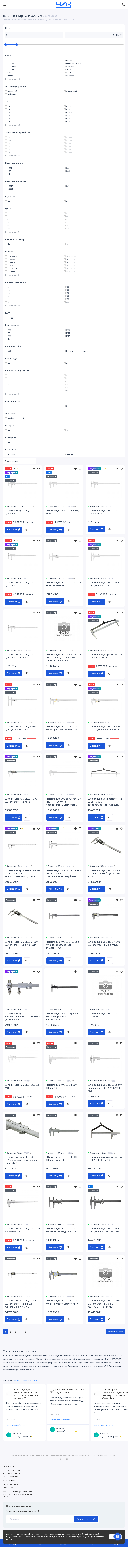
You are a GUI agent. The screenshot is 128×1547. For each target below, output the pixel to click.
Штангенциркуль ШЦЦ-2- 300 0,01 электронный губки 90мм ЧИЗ (21, 944)
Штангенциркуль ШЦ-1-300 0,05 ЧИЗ (20, 512)
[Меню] (4, 4)
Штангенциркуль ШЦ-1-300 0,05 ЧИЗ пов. (103, 512)
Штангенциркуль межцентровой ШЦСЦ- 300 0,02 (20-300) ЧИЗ (22, 1016)
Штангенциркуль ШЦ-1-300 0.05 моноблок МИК (22, 1230)
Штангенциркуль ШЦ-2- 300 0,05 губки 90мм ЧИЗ (20, 728)
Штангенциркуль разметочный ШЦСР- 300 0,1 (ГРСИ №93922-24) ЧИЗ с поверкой (63, 657)
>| (36, 1332)
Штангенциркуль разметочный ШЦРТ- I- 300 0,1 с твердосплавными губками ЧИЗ (63, 801)
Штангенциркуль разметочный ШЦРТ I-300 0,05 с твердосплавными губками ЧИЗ (22, 873)
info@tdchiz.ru (9, 1480)
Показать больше (115, 1332)
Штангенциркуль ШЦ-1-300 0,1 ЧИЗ (63, 512)
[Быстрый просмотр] (27, 530)
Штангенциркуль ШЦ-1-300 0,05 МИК (61, 1086)
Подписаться (83, 1519)
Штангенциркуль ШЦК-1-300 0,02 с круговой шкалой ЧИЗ (62, 728)
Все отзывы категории (25, 1380)
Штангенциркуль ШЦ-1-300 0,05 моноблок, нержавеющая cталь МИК (21, 1159)
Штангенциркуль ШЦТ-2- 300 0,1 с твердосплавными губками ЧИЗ (62, 944)
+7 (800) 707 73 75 (11, 1473)
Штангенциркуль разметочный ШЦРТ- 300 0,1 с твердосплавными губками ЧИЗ (105, 801)
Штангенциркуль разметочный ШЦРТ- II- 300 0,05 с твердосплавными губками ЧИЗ (63, 873)
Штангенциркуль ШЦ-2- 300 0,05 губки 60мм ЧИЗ (103, 584)
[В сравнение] (34, 468)
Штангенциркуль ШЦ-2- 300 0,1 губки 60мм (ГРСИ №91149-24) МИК (105, 1087)
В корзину (12, 529)
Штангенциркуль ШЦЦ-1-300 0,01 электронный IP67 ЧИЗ (104, 943)
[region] (64, 68)
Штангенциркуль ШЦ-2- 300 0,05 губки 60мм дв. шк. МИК (62, 1230)
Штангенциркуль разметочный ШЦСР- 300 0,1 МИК (105, 1158)
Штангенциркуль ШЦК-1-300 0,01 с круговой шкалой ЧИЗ (104, 728)
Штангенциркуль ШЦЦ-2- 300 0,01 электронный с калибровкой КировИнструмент (62, 1016)
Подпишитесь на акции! (19, 1506)
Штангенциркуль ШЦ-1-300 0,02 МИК (103, 1015)
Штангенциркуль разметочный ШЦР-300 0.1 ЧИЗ (105, 656)
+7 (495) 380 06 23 (11, 1470)
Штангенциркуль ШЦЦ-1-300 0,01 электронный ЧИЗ (21, 800)
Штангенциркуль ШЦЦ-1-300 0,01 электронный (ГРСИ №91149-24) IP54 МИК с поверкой (104, 1303)
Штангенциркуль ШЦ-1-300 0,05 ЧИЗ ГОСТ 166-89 (20, 656)
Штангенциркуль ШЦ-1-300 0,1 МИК (22, 1086)
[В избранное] (38, 468)
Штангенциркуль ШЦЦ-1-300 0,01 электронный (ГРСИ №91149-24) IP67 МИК (21, 1303)
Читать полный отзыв (16, 1425)
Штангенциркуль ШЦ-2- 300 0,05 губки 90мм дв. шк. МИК (104, 1230)
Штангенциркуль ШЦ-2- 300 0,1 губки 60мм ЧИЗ (63, 584)
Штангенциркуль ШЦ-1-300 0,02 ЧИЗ (20, 584)
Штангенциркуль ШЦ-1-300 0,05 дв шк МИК (61, 1158)
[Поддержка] (123, 4)
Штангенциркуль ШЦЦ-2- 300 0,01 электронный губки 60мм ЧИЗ (104, 873)
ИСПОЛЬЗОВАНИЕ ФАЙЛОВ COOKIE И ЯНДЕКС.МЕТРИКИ (42, 1537)
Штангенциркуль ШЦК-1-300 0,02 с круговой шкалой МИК (62, 1302)
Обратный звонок (10, 1476)
